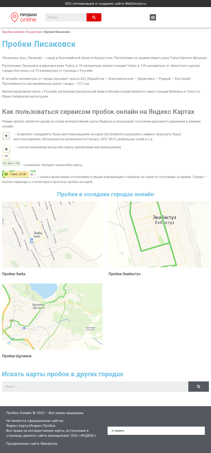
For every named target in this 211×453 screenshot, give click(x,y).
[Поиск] (94, 17)
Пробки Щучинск (17, 356)
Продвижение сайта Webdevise (31, 443)
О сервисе (118, 430)
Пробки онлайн (13, 32)
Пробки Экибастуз (125, 274)
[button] (153, 17)
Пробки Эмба (13, 274)
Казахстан (33, 32)
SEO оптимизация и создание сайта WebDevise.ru (105, 3)
